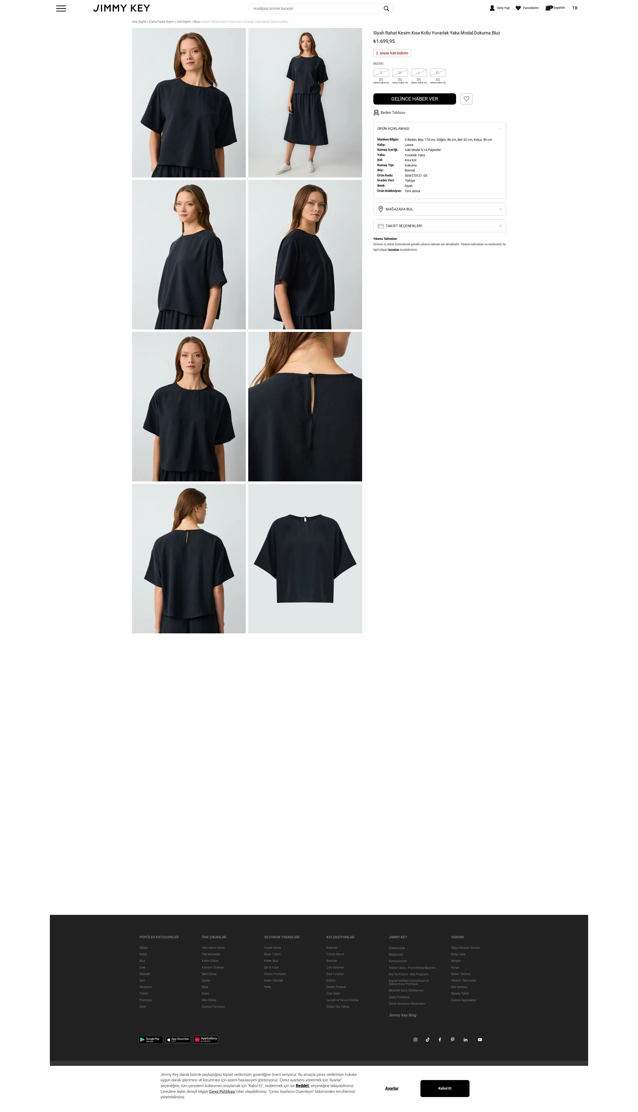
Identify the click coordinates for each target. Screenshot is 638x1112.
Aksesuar (146, 987)
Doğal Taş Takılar (338, 1006)
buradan (393, 250)
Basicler (331, 961)
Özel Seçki (333, 993)
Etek (142, 967)
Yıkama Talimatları (464, 980)
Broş (205, 987)
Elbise (144, 948)
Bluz (142, 961)
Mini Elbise (209, 1000)
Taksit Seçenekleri (403, 226)
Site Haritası (459, 987)
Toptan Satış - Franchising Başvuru (412, 968)
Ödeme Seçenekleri (463, 1000)
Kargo (455, 967)
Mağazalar (396, 954)
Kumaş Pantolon (213, 1006)
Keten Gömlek (273, 980)
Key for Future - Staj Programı (409, 974)
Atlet (143, 1006)
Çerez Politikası (399, 997)
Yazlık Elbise (272, 948)
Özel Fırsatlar (335, 974)
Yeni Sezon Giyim (213, 948)
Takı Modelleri (211, 954)
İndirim (331, 980)
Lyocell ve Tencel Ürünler (342, 1000)
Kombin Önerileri (213, 967)
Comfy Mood (335, 954)
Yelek (267, 987)
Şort (142, 980)
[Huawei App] (205, 1039)
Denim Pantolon (275, 974)
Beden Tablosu (461, 974)
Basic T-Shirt (272, 954)
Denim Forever (336, 987)
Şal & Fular (271, 967)
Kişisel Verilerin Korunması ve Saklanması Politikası (409, 982)
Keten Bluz (271, 961)
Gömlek (145, 974)
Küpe (205, 993)
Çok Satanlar (335, 967)
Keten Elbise (210, 961)
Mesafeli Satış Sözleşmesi (406, 990)
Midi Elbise (209, 974)
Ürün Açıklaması (393, 129)
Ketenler (331, 948)
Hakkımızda (397, 948)
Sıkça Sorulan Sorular (465, 948)
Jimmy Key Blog (402, 1015)
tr (575, 8)
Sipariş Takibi (460, 993)
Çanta (206, 980)
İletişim (456, 961)
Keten (143, 954)
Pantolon (146, 1000)
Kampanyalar (398, 961)
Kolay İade (458, 954)
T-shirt (144, 993)
